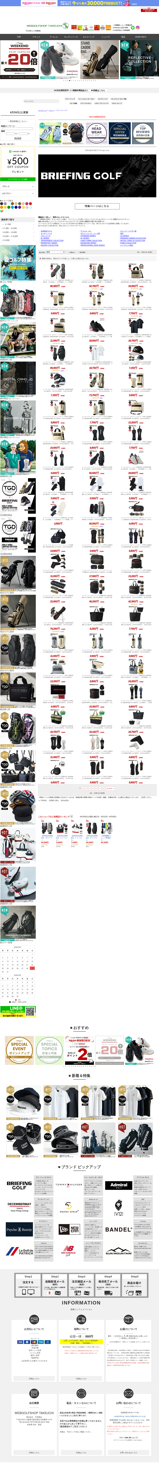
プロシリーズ (45, 236)
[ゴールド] (23, 207)
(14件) (101, 289)
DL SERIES (45, 238)
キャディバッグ (46, 233)
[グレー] (5, 203)
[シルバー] (26, 207)
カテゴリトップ (42, 110)
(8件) (101, 398)
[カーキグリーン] (19, 203)
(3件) (140, 289)
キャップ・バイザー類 (128, 231)
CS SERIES (124, 236)
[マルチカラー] (1, 210)
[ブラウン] (12, 203)
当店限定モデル (46, 231)
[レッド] (30, 203)
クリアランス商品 (126, 245)
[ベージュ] (16, 203)
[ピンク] (23, 203)
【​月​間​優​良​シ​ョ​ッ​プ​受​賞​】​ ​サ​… (106, 838)
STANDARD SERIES (88, 236)
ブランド (6, 186)
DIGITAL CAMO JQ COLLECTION (132, 241)
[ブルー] (12, 207)
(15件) (62, 631)
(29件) (62, 371)
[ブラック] (1, 203)
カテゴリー (6, 193)
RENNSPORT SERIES (49, 243)
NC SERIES (84, 238)
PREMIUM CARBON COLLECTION (133, 238)
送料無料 (82, 252)
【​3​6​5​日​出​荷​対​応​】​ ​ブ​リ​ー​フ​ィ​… (47, 838)
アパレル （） (86, 231)
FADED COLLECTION (128, 243)
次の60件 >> (110, 788)
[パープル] (19, 207)
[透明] (30, 207)
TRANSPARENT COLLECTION (52, 241)
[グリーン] (8, 207)
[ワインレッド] (26, 203)
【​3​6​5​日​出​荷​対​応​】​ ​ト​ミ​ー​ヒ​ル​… (62, 838)
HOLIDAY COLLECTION (49, 245)
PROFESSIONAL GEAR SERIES (92, 245)
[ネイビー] (16, 207)
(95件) (101, 526)
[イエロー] (5, 207)
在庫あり (72, 252)
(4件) (62, 343)
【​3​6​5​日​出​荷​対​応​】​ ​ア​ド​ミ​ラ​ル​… (92, 838)
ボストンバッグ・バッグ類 (90, 233)
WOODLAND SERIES (88, 243)
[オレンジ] (1, 207)
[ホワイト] (8, 203)
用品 (121, 233)
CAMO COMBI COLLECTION (91, 241)
